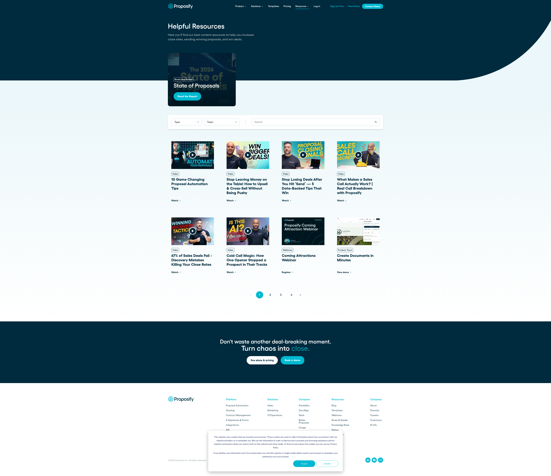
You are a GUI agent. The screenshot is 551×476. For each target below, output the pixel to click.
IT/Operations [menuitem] (274, 415)
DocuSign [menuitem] (304, 410)
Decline (327, 463)
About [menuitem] (373, 405)
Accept (304, 463)
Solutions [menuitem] (272, 399)
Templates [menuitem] (337, 410)
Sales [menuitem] (270, 405)
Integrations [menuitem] (232, 425)
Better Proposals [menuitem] (304, 421)
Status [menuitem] (335, 430)
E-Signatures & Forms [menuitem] (237, 420)
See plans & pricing (262, 360)
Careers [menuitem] (374, 415)
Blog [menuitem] (334, 405)
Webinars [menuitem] (337, 415)
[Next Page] (300, 295)
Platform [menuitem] (231, 399)
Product (239, 6)
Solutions (256, 6)
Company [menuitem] (376, 399)
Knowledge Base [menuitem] (340, 425)
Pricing (287, 6)
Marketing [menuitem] (272, 410)
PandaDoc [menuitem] (304, 405)
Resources (301, 6)
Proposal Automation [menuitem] (237, 405)
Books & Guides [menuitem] (340, 420)
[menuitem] (367, 460)
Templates (273, 6)
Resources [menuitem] (338, 399)
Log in (317, 6)
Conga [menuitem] (302, 427)
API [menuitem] (227, 430)
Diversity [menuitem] (374, 410)
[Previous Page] (250, 295)
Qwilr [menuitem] (301, 415)
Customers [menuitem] (376, 420)
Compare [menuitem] (304, 399)
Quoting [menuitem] (230, 410)
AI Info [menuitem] (373, 425)
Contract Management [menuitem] (238, 415)
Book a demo (292, 360)
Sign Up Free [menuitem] (337, 6)
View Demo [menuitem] (354, 6)
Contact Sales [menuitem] (372, 6)
